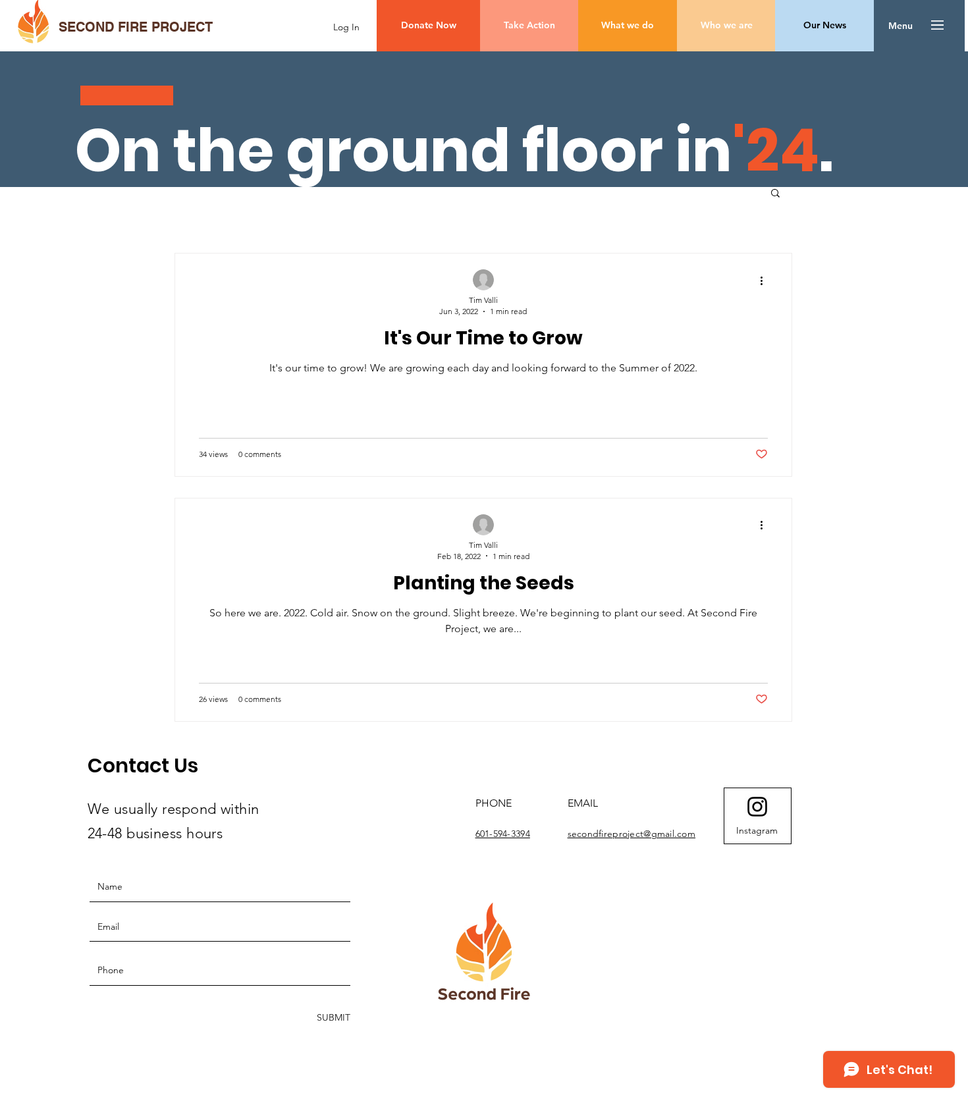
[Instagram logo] (757, 806)
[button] (900, 26)
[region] (758, 816)
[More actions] (766, 280)
